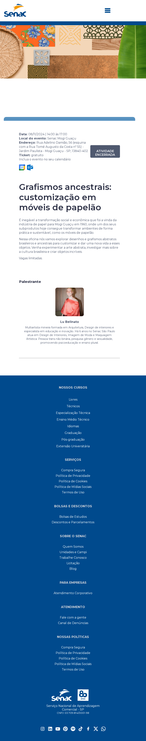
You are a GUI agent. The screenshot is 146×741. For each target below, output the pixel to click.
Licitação (73, 563)
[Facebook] (88, 730)
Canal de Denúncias (73, 623)
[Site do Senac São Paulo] (73, 695)
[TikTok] (80, 730)
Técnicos (73, 406)
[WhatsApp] (103, 730)
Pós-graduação (73, 439)
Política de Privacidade (73, 476)
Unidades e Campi (73, 552)
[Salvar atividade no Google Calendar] (22, 167)
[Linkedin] (50, 730)
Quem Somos (73, 546)
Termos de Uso (73, 492)
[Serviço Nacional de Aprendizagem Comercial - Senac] (15, 16)
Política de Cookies (73, 481)
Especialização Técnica (73, 413)
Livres (73, 399)
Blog (73, 569)
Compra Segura (73, 470)
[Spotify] (73, 730)
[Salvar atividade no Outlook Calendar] (30, 167)
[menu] (107, 11)
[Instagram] (42, 730)
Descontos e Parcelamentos (73, 522)
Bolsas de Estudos (73, 517)
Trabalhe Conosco (73, 557)
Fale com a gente (73, 617)
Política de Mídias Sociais (73, 487)
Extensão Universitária (73, 446)
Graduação (73, 433)
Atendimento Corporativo (73, 593)
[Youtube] (58, 730)
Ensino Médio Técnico (73, 419)
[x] (96, 730)
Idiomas (73, 426)
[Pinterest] (65, 730)
